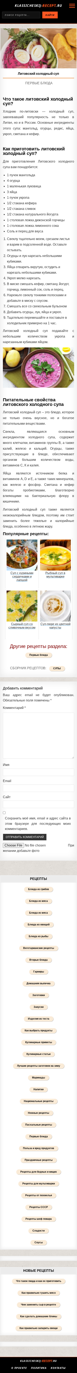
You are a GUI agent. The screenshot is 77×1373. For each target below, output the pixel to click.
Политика (39, 1368)
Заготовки (38, 995)
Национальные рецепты (38, 1101)
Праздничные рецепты (39, 1160)
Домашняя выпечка (38, 983)
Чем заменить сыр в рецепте (38, 1304)
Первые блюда (39, 83)
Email (7, 781)
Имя (6, 765)
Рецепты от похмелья (38, 1195)
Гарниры (38, 971)
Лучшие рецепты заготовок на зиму (38, 1065)
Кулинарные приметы (38, 1042)
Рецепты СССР (38, 1207)
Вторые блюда (38, 959)
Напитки (38, 1089)
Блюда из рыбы (38, 936)
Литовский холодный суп (38, 73)
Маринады (38, 1077)
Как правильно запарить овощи (38, 1328)
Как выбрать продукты (38, 1030)
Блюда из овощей (38, 924)
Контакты (58, 1368)
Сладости (38, 1230)
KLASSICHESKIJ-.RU (38, 5)
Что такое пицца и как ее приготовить (38, 1281)
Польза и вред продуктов (38, 1148)
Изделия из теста (38, 1018)
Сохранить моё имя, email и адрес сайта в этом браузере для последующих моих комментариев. (38, 824)
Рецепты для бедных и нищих (38, 1171)
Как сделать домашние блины (38, 1316)
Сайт (6, 797)
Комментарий (14, 708)
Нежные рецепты (38, 1112)
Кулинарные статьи (38, 1054)
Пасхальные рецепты (38, 1124)
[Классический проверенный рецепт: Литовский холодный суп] (38, 48)
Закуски (39, 1007)
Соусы (38, 1242)
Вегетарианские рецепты (38, 948)
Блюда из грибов (38, 889)
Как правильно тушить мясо (39, 1292)
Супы (57, 668)
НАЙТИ (50, 15)
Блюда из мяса (38, 901)
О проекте (19, 1368)
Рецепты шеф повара (38, 1218)
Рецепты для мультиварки (38, 1183)
